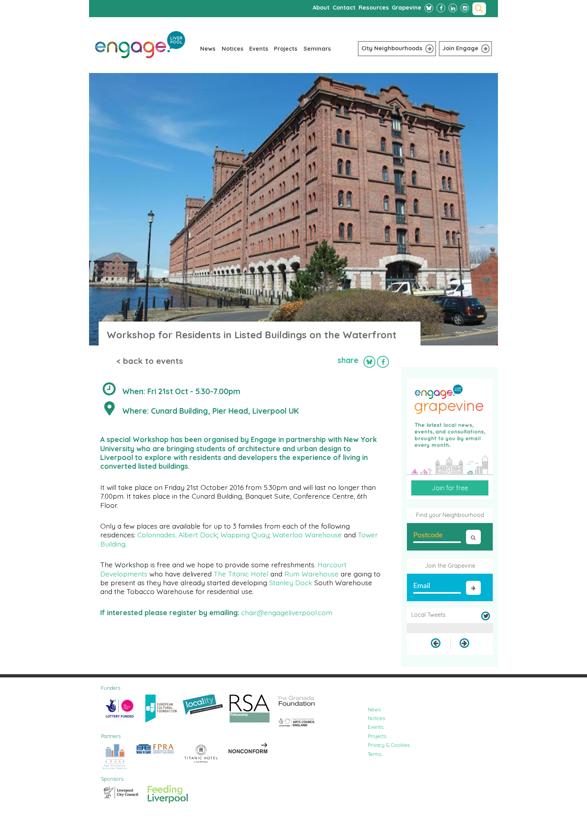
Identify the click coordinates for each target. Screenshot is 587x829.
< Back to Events (149, 361)
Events (258, 48)
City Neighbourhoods (391, 48)
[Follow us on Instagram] (464, 8)
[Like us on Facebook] (440, 8)
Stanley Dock (290, 582)
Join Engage (460, 48)
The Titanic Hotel (241, 573)
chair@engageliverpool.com (287, 612)
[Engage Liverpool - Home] (140, 56)
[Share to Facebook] (383, 362)
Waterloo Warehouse (307, 534)
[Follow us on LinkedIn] (452, 8)
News (208, 48)
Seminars (317, 48)
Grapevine (406, 7)
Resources (374, 7)
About (321, 7)
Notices (233, 48)
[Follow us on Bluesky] (428, 8)
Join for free (450, 488)
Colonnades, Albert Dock (177, 534)
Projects (285, 48)
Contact (344, 7)
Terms (374, 754)
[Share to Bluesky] (369, 362)
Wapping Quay (244, 534)
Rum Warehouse (311, 573)
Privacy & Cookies (389, 745)
